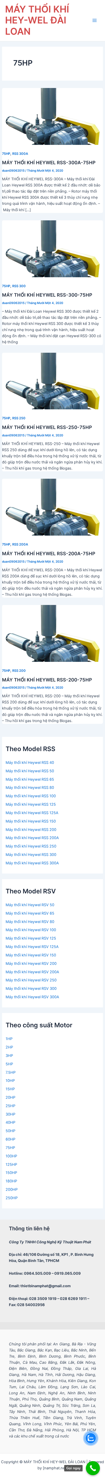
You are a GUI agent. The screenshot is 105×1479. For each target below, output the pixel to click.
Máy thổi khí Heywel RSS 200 (31, 829)
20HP (10, 1097)
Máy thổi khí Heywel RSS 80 (30, 787)
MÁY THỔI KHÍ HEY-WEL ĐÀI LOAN (37, 20)
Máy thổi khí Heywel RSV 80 (30, 921)
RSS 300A (20, 154)
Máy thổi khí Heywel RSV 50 (30, 905)
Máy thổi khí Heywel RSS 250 (31, 846)
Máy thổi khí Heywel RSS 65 (30, 779)
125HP (11, 1164)
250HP (12, 1198)
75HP (6, 154)
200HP (12, 1189)
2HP (9, 1047)
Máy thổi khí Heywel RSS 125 (31, 804)
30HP (10, 1114)
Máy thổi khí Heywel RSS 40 (30, 762)
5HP (9, 1064)
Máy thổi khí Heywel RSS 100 (31, 796)
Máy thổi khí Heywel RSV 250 (31, 980)
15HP (10, 1089)
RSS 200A (20, 544)
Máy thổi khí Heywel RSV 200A (32, 972)
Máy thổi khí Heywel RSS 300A (32, 863)
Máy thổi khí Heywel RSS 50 (30, 771)
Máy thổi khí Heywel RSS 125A (32, 813)
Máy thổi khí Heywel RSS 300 (31, 854)
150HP (11, 1172)
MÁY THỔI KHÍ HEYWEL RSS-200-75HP (47, 679)
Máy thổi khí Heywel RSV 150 (31, 955)
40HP (10, 1122)
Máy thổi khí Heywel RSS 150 (31, 821)
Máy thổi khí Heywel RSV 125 (31, 938)
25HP (10, 1106)
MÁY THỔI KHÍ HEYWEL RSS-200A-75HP (48, 553)
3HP (9, 1055)
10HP (10, 1080)
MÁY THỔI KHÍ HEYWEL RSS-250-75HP (47, 427)
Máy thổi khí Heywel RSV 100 (31, 930)
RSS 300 (19, 286)
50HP (10, 1131)
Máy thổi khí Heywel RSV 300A (32, 997)
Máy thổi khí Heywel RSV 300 (31, 988)
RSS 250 (18, 418)
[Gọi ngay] (93, 1468)
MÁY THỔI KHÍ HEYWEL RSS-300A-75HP (49, 162)
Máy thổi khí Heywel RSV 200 (31, 963)
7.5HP (11, 1072)
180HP (11, 1181)
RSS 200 (19, 671)
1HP (9, 1038)
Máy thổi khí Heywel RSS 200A (32, 838)
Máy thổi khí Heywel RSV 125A (32, 946)
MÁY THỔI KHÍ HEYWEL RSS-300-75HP (47, 295)
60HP (10, 1139)
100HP (11, 1156)
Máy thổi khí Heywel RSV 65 (30, 913)
